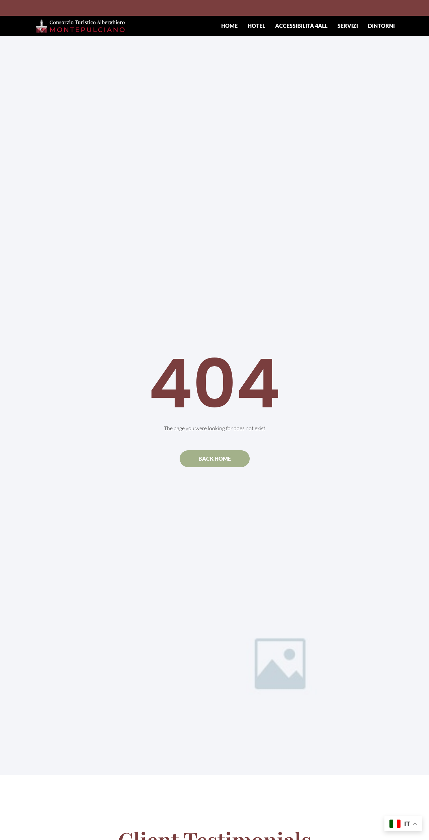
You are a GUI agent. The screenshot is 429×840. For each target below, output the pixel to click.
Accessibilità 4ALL (301, 25)
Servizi (348, 25)
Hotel (256, 25)
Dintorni (381, 25)
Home (229, 25)
